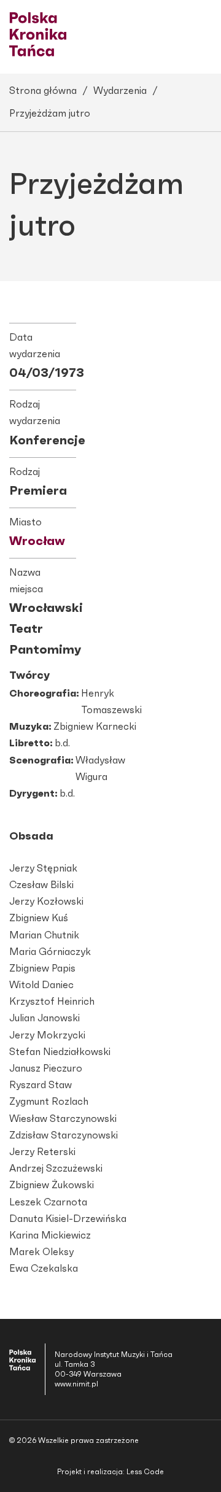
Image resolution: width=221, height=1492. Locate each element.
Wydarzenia (120, 91)
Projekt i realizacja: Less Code (110, 1471)
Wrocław (37, 541)
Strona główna (43, 91)
